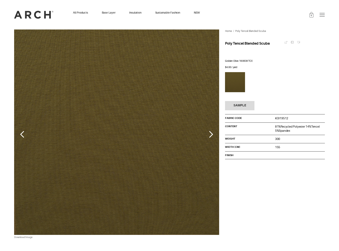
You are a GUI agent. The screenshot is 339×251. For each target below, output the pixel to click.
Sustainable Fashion (167, 12)
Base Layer (109, 12)
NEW (197, 12)
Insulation (135, 12)
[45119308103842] (235, 82)
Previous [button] (22, 134)
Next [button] (211, 134)
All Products (80, 12)
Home (228, 31)
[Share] (286, 42)
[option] (116, 134)
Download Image (23, 237)
